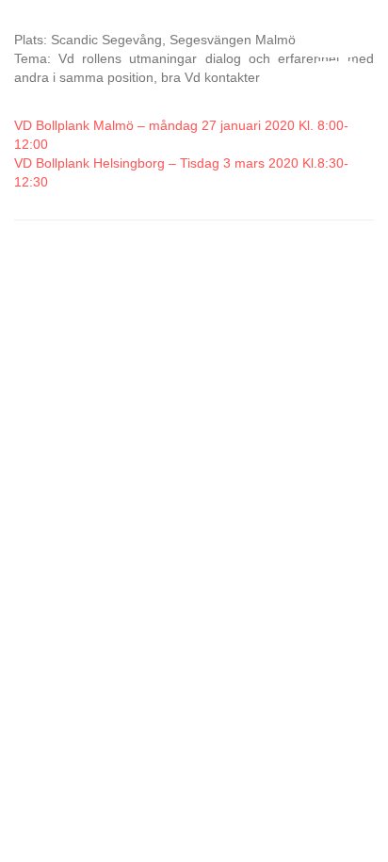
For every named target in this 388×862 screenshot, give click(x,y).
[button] (330, 58)
